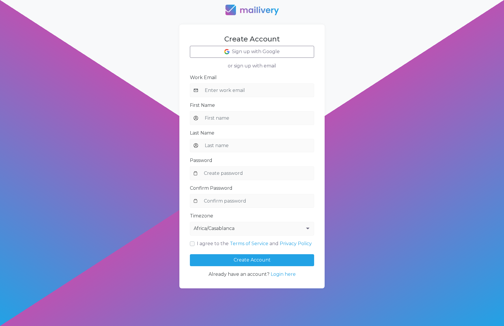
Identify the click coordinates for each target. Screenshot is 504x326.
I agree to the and (254, 243)
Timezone (201, 216)
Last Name (202, 133)
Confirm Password (211, 188)
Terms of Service (249, 243)
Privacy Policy (296, 243)
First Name (202, 105)
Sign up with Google (256, 51)
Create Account (252, 260)
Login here (283, 274)
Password (201, 160)
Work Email (203, 77)
